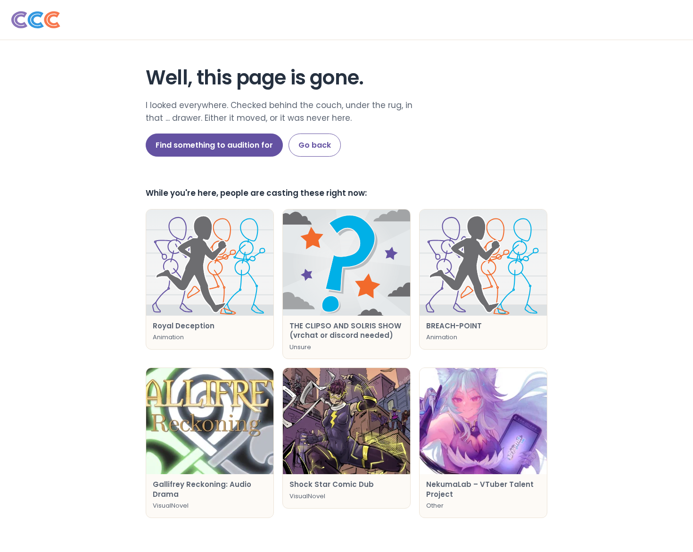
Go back (314, 145)
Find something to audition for (214, 145)
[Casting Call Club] (346, 19)
